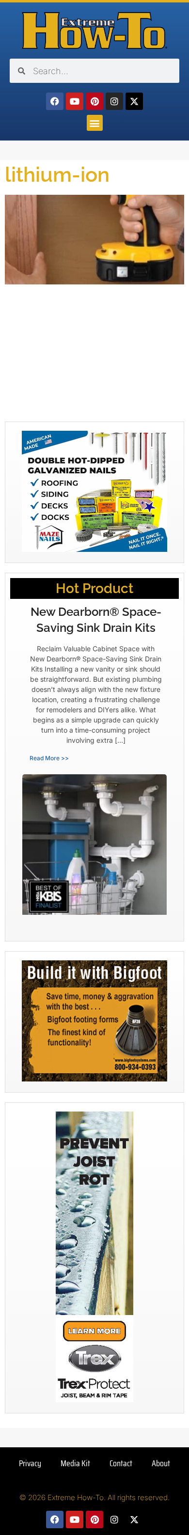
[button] (95, 123)
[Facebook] (54, 101)
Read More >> (49, 758)
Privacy (30, 1463)
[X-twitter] (134, 101)
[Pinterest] (94, 101)
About (161, 1463)
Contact (121, 1463)
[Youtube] (74, 101)
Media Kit (75, 1463)
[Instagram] (114, 101)
